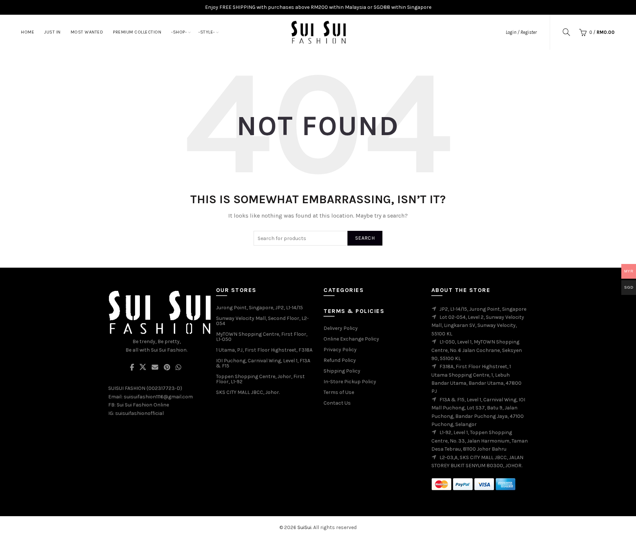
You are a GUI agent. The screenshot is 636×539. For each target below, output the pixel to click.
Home (27, 32)
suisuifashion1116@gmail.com (158, 397)
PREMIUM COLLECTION (137, 32)
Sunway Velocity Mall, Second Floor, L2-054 (262, 321)
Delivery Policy (341, 328)
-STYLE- (206, 32)
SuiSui (304, 527)
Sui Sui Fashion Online (143, 405)
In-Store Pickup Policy (350, 381)
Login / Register (521, 32)
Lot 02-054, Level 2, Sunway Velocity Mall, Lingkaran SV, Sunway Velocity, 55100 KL (477, 325)
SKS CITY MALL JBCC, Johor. (248, 392)
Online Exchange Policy (351, 339)
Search (365, 238)
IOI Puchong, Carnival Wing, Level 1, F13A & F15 (263, 363)
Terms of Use (339, 392)
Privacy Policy (340, 349)
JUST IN (52, 32)
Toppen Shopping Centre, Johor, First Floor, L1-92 (260, 379)
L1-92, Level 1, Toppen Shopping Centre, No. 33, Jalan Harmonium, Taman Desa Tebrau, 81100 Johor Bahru (479, 440)
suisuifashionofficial (139, 413)
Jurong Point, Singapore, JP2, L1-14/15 (259, 307)
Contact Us (337, 403)
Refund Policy (340, 360)
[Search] (566, 32)
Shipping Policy (342, 371)
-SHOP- (179, 32)
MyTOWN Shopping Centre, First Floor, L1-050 (261, 336)
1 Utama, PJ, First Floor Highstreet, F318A (264, 350)
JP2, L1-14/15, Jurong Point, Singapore (482, 309)
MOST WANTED (87, 32)
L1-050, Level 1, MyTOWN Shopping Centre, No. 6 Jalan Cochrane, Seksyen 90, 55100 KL (476, 350)
